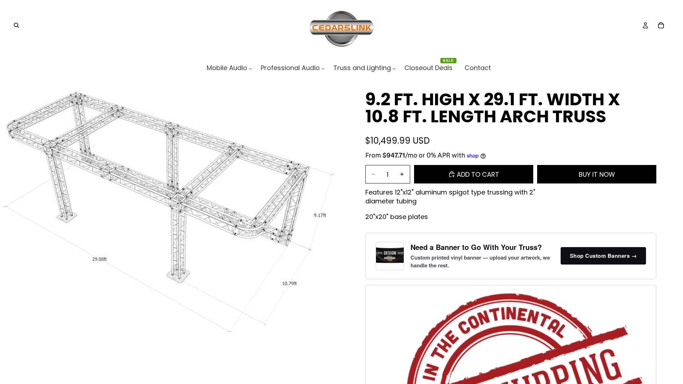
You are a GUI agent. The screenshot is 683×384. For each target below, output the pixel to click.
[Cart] (661, 25)
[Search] (16, 25)
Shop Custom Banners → (603, 256)
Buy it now (597, 174)
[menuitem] (229, 67)
